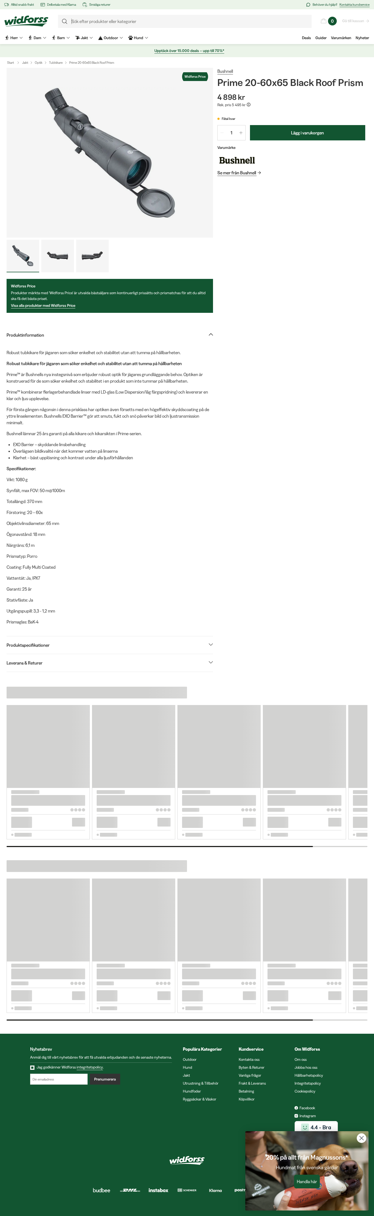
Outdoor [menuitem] (111, 37)
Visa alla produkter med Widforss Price (43, 305)
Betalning (246, 1091)
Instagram (308, 1115)
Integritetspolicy (308, 1083)
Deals (306, 37)
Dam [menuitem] (37, 37)
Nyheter (362, 37)
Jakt (25, 62)
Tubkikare (56, 62)
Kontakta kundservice (355, 4)
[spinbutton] (231, 132)
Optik (38, 62)
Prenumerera (105, 1079)
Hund (187, 1067)
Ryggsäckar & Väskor (199, 1099)
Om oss (301, 1059)
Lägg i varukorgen (307, 132)
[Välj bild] (23, 256)
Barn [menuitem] (61, 37)
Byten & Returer (251, 1067)
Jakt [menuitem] (84, 37)
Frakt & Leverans (252, 1083)
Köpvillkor (247, 1099)
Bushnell (225, 71)
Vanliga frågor (250, 1075)
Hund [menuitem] (138, 37)
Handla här (307, 1181)
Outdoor (190, 1059)
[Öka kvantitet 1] (241, 132)
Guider (321, 37)
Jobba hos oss (306, 1067)
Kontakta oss (249, 1059)
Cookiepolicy (305, 1091)
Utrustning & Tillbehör (200, 1083)
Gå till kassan (353, 20)
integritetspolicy (90, 1067)
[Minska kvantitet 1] (222, 132)
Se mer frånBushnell (236, 172)
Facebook (307, 1107)
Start (10, 62)
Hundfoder (192, 1091)
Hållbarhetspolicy (309, 1075)
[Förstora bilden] (110, 153)
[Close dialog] (361, 1138)
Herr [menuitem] (14, 37)
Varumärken (341, 37)
